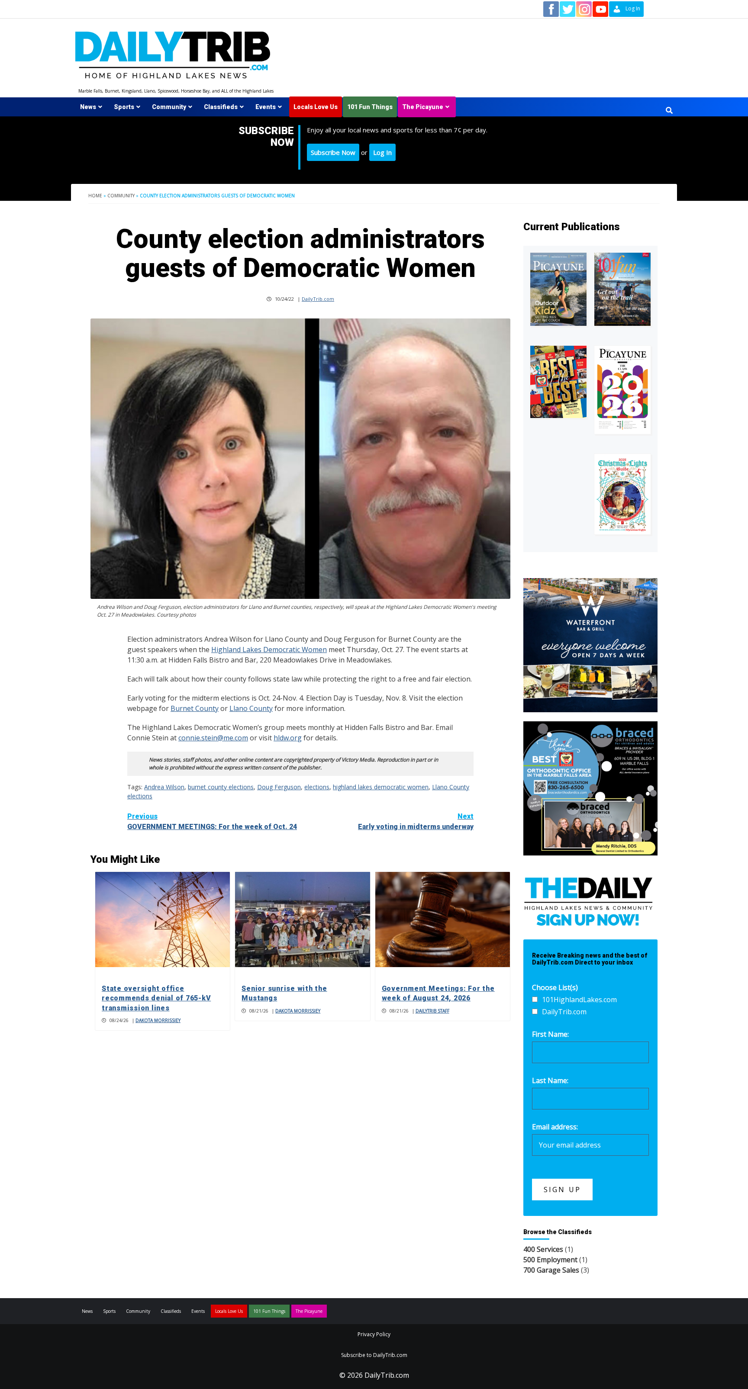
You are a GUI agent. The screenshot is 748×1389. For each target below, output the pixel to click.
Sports (124, 106)
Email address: (555, 1127)
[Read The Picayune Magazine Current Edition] (558, 289)
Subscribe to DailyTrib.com (374, 1355)
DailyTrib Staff (432, 1011)
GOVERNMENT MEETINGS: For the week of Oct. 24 (212, 821)
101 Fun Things (370, 106)
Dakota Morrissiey (158, 1020)
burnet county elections (221, 787)
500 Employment (550, 1259)
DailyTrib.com (318, 299)
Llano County (251, 708)
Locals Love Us (315, 106)
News (88, 106)
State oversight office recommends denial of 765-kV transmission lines (156, 998)
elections (316, 787)
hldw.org (288, 738)
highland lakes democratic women (381, 787)
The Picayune (422, 106)
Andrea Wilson (164, 787)
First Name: (550, 1034)
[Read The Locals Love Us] (558, 381)
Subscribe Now (333, 152)
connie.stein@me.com (213, 738)
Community (169, 106)
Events (265, 106)
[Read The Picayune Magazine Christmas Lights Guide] (622, 494)
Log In (382, 152)
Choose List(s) (555, 987)
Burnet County (195, 708)
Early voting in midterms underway (416, 821)
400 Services (543, 1249)
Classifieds (221, 106)
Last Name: (550, 1080)
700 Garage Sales (551, 1270)
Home (95, 196)
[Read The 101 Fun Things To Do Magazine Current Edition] (622, 289)
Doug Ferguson (279, 787)
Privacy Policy (374, 1334)
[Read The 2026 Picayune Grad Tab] (622, 389)
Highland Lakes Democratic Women (269, 649)
